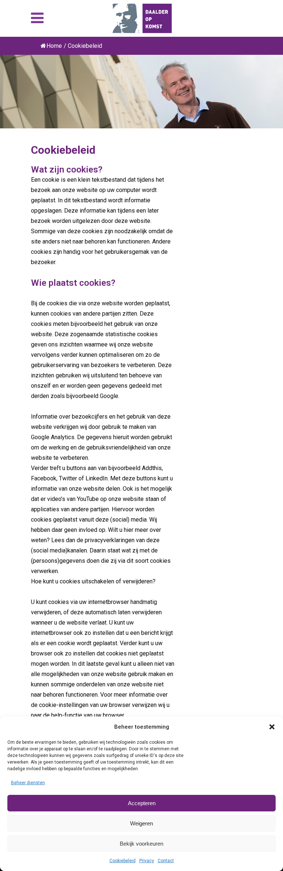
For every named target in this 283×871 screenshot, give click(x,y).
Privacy (146, 860)
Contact (166, 860)
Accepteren (142, 803)
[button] (272, 726)
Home (54, 45)
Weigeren (141, 823)
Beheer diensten (28, 782)
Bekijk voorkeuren (141, 843)
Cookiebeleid (122, 860)
